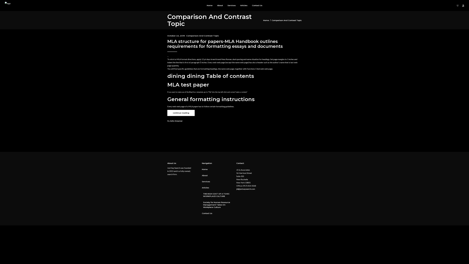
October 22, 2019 (176, 36)
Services (206, 181)
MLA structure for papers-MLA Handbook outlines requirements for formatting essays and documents (225, 44)
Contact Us (207, 213)
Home (266, 20)
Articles (205, 188)
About (205, 175)
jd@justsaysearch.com (245, 189)
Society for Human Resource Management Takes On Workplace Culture (216, 204)
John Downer (176, 121)
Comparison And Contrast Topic (202, 36)
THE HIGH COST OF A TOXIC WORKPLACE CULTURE (216, 195)
